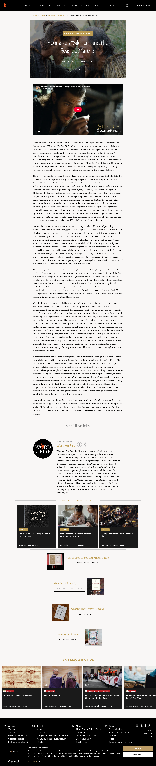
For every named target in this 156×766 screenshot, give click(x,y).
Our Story (80, 732)
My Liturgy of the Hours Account (51, 738)
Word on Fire (68, 61)
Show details (32, 762)
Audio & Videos (45, 5)
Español (149, 737)
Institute (62, 5)
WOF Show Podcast (17, 735)
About (74, 5)
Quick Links (81, 742)
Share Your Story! (84, 738)
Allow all (138, 748)
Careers (112, 735)
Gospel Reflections (16, 738)
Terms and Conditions (119, 732)
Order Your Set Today (87, 563)
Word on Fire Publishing (87, 735)
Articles (29, 5)
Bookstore (101, 5)
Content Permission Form (120, 742)
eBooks (39, 742)
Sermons (12, 732)
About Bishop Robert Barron (89, 729)
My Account (143, 5)
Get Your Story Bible (69, 640)
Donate (114, 5)
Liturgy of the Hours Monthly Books (52, 735)
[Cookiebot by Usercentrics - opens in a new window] (13, 761)
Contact (112, 726)
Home (35, 15)
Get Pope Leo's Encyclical (69, 588)
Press (111, 738)
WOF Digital (148, 734)
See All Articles (78, 426)
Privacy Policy (115, 729)
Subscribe (41, 732)
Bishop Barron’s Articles (56, 15)
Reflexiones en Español (19, 742)
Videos (11, 729)
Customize (137, 755)
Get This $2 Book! (87, 614)
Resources (86, 5)
